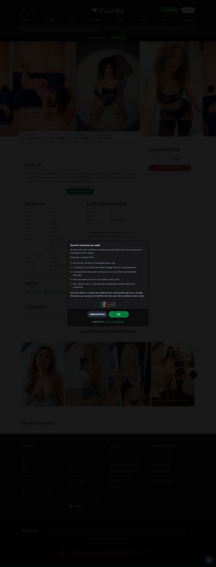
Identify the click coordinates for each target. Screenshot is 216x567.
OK (118, 314)
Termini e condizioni (114, 321)
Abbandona (97, 314)
